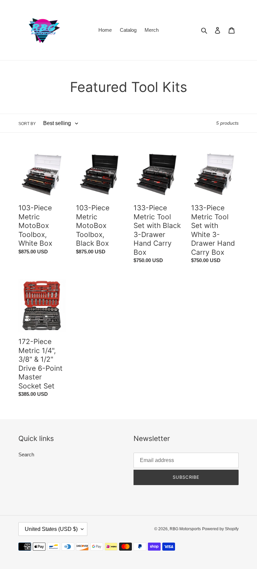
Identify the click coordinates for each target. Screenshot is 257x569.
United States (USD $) (51, 529)
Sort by (27, 123)
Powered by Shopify (220, 529)
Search (26, 454)
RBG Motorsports (185, 529)
